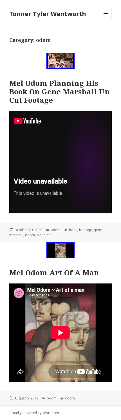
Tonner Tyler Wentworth (47, 13)
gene (98, 229)
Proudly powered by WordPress (34, 412)
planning (44, 235)
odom (55, 229)
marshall (16, 235)
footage (85, 229)
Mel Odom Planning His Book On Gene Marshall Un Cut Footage (59, 91)
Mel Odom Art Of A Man (54, 272)
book (73, 229)
